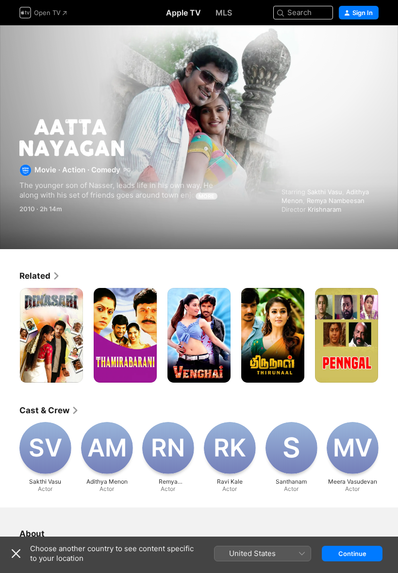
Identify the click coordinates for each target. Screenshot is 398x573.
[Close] (16, 553)
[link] (39, 275)
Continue (352, 553)
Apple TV (183, 12)
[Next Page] (388, 335)
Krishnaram (324, 209)
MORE (207, 196)
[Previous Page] (10, 335)
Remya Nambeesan (336, 200)
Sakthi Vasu (324, 192)
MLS (224, 12)
